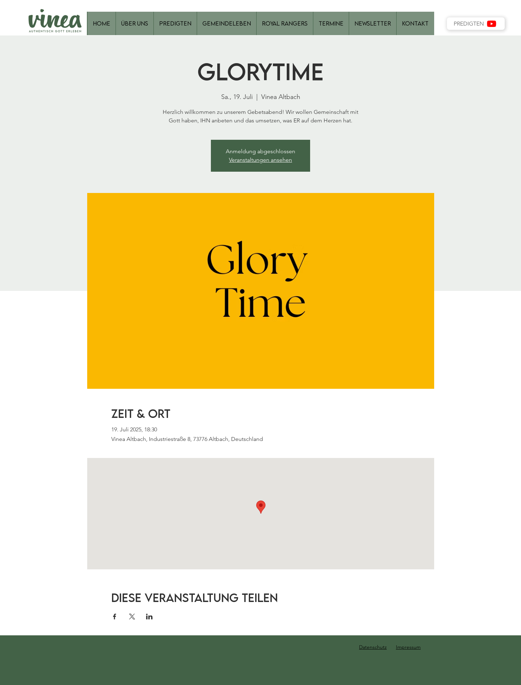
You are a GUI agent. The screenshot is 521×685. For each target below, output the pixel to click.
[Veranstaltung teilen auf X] (132, 616)
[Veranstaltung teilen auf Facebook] (114, 616)
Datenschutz (373, 647)
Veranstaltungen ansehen (260, 159)
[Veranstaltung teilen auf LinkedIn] (149, 616)
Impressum (408, 647)
